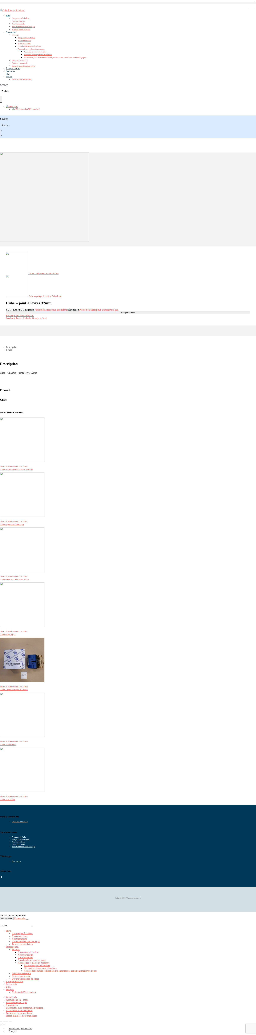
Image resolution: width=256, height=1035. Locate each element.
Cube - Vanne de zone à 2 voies (14, 689)
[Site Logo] (12, 10)
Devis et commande (20, 63)
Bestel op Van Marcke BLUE (20, 315)
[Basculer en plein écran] (4, 1021)
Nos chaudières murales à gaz (23, 26)
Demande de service (20, 60)
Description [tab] (11, 347)
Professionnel (11, 32)
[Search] (1, 99)
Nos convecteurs (18, 21)
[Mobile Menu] (1, 7)
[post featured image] (22, 461)
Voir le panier (6, 918)
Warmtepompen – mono (17, 1000)
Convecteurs (12, 1005)
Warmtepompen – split (16, 1002)
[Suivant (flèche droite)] (4, 1024)
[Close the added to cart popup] (27, 919)
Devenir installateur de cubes (23, 66)
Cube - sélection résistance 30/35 (14, 579)
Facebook (10, 318)
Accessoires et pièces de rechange (31, 49)
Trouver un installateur (21, 29)
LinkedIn (27, 318)
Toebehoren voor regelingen (19, 1013)
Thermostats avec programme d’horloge (24, 1008)
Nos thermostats (18, 24)
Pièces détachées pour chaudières (51, 309)
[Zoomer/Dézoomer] (1, 1021)
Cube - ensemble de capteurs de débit (16, 469)
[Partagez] (7, 1021)
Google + (36, 318)
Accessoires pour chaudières (35, 52)
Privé (8, 15)
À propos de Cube (19, 837)
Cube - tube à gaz (7, 634)
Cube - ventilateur (8, 744)
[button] (4, 84)
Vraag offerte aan (128, 313)
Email (44, 318)
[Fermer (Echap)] (10, 1021)
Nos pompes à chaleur (20, 18)
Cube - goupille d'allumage (12, 524)
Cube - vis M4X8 (7, 799)
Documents (10, 71)
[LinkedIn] (1, 877)
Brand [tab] (9, 350)
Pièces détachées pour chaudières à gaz (98, 309)
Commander (20, 918)
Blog (8, 986)
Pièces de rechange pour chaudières (38, 55)
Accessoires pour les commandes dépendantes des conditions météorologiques (55, 57)
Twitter (19, 318)
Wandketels (11, 997)
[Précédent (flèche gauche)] (1, 1024)
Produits (15, 35)
